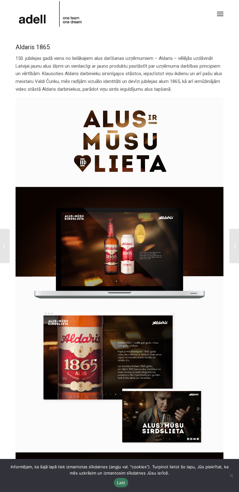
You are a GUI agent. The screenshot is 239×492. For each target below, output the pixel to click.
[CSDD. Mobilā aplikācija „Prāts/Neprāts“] (5, 246)
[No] (231, 475)
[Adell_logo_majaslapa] (51, 14)
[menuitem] (220, 14)
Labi (121, 482)
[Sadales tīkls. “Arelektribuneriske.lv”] (234, 246)
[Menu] (220, 14)
